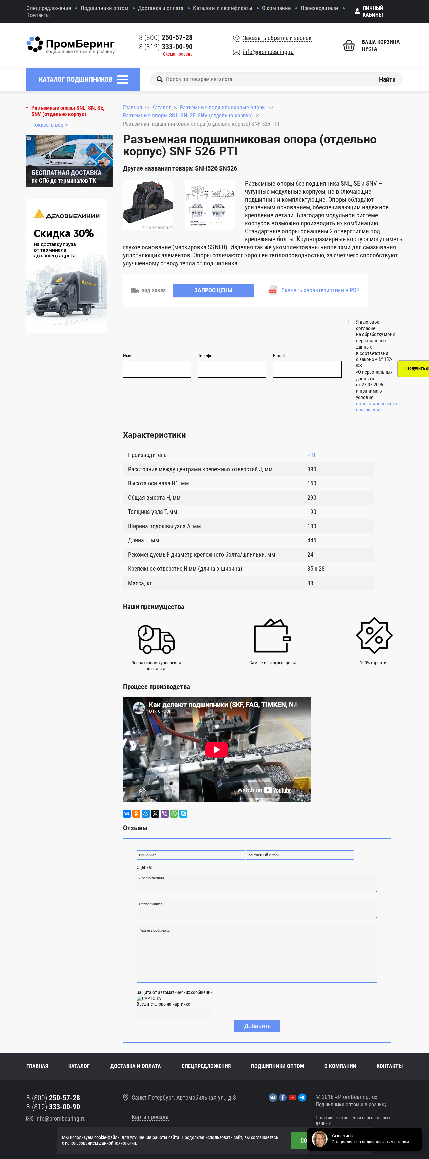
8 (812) (166, 47)
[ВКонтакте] (127, 814)
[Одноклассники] (136, 814)
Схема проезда (178, 54)
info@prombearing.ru (268, 51)
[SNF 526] (148, 206)
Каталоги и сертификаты (222, 8)
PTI (311, 454)
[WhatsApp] (174, 814)
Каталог (161, 107)
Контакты (38, 15)
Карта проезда (150, 1116)
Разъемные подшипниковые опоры (223, 107)
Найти (387, 79)
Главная (132, 107)
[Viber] (165, 814)
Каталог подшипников (75, 79)
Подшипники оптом (104, 8)
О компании (276, 8)
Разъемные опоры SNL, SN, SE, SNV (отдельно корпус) (67, 111)
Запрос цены (213, 290)
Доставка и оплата (160, 8)
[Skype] (183, 814)
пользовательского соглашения (376, 407)
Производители (319, 8)
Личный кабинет (373, 11)
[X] (155, 814)
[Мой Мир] (146, 814)
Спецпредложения (48, 8)
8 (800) (166, 37)
